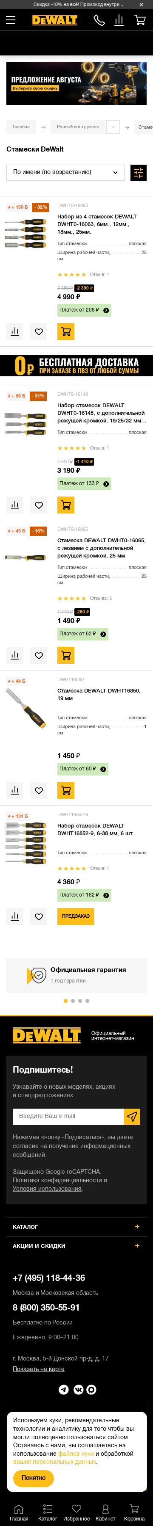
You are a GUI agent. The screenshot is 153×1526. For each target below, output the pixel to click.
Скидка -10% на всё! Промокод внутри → (78, 5)
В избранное (36, 331)
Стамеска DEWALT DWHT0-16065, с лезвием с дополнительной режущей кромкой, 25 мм (101, 548)
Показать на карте (39, 1369)
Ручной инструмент (78, 127)
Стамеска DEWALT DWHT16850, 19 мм (99, 695)
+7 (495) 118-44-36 (55, 1285)
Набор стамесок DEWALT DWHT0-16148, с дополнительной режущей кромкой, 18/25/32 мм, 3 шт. (100, 414)
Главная (21, 127)
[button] (66, 1001)
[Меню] (10, 19)
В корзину (65, 331)
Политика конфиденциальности (57, 1181)
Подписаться (132, 1117)
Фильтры (138, 173)
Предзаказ (76, 916)
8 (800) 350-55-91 (99, 18)
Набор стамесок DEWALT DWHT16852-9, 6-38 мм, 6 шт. (95, 830)
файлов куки (76, 1454)
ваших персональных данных (54, 1462)
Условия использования (47, 1189)
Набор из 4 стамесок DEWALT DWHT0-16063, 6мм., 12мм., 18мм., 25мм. (97, 225)
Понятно (33, 1478)
